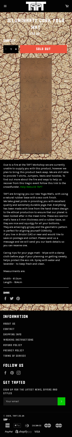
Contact (9, 329)
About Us (9, 324)
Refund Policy (12, 345)
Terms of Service (14, 356)
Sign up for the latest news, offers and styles (30, 391)
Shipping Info (12, 334)
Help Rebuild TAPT (31, 186)
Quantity (9, 41)
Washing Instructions (18, 340)
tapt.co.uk (19, 415)
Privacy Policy (13, 350)
